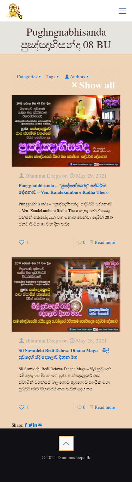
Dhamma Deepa (43, 175)
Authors (77, 76)
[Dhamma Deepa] (14, 10)
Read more (105, 242)
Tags (50, 76)
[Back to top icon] (66, 443)
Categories (27, 76)
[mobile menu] (122, 11)
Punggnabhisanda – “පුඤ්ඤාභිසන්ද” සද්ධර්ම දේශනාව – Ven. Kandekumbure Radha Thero (64, 188)
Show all (97, 85)
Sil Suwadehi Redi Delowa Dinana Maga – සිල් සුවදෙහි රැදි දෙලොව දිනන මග (64, 353)
